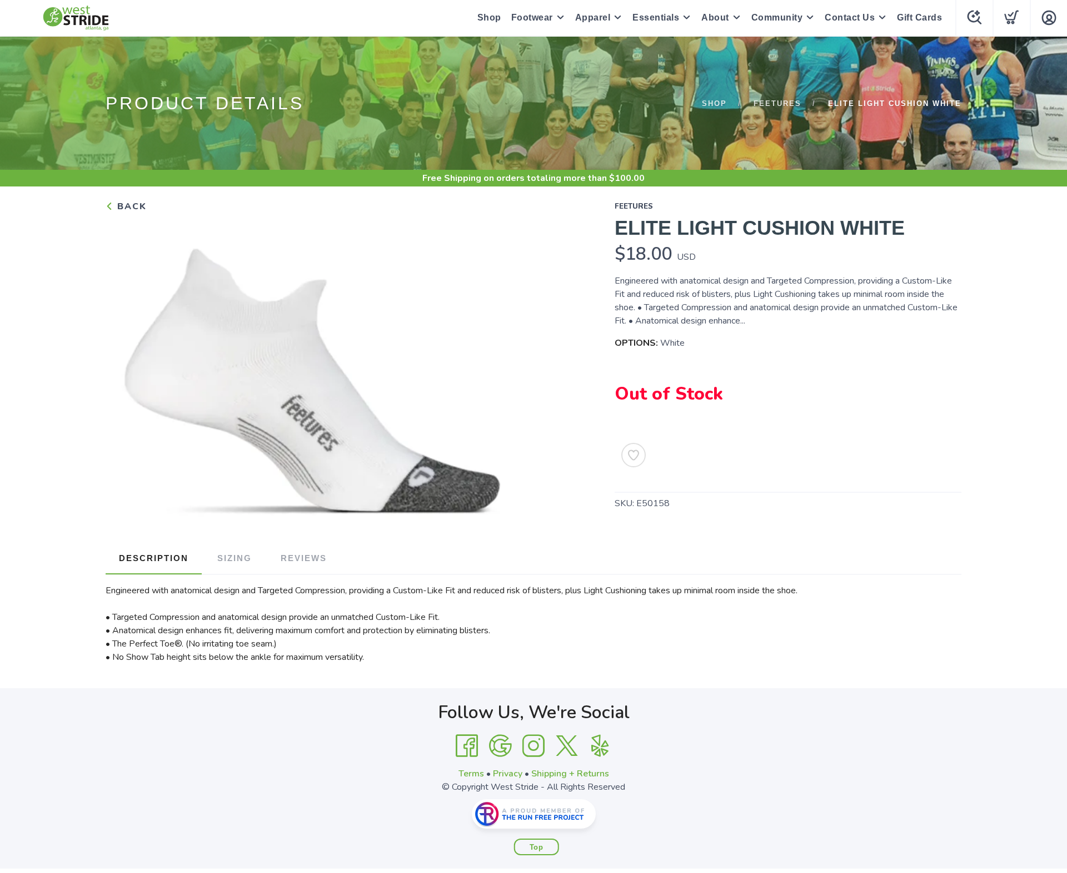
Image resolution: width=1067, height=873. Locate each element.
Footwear (532, 17)
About (715, 17)
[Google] (500, 746)
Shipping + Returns (570, 774)
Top (537, 847)
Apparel (593, 17)
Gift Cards (919, 17)
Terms (471, 774)
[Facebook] (466, 746)
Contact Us (850, 17)
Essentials (655, 17)
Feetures (777, 103)
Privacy (507, 774)
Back (130, 206)
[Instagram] (533, 746)
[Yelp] (600, 746)
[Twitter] (567, 746)
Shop (489, 17)
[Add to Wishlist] (633, 455)
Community (777, 17)
